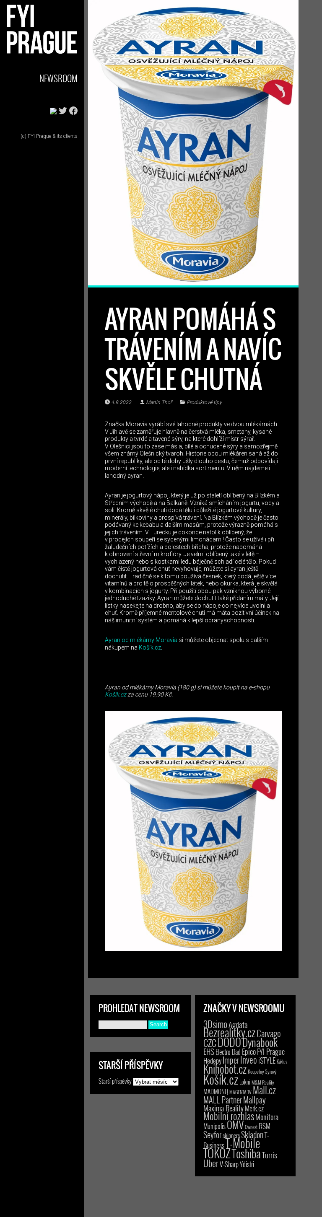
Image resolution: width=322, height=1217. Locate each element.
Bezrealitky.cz (229, 1032)
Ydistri (247, 1164)
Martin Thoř (159, 402)
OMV (235, 1124)
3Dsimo (215, 1024)
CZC (209, 1042)
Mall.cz (264, 1090)
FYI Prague (271, 1051)
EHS (208, 1051)
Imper (231, 1060)
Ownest (251, 1127)
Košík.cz (150, 647)
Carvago (269, 1033)
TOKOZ (217, 1153)
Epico (249, 1051)
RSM (264, 1126)
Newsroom (58, 78)
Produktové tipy (204, 402)
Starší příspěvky (115, 1080)
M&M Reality (263, 1082)
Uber (210, 1163)
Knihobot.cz (225, 1069)
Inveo (248, 1059)
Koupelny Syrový (262, 1071)
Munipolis (214, 1126)
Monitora (266, 1116)
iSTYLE (266, 1060)
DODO (229, 1042)
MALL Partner (222, 1099)
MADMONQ (215, 1091)
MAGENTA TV (240, 1092)
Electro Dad (228, 1052)
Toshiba (246, 1153)
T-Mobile (243, 1143)
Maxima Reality (223, 1108)
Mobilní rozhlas (228, 1115)
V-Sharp (229, 1164)
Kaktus (282, 1061)
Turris (269, 1155)
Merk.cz (254, 1108)
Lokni (244, 1081)
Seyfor (212, 1134)
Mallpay (254, 1099)
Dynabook (260, 1042)
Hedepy (212, 1060)
